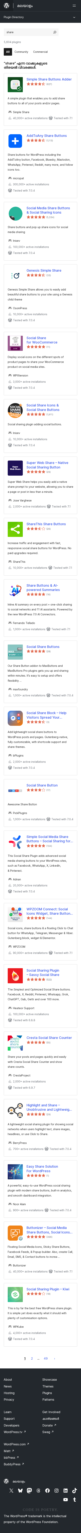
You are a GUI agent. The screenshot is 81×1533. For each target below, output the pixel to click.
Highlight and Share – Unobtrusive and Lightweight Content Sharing (50, 1107)
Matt (9, 1451)
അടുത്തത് (54, 1358)
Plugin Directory (14, 17)
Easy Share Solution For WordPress (42, 1168)
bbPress (11, 1457)
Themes (47, 1386)
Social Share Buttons (43, 647)
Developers (11, 1425)
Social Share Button (42, 785)
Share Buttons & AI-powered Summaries (43, 587)
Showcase (49, 1379)
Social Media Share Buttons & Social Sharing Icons (48, 210)
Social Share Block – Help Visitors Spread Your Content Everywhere (46, 715)
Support (9, 1418)
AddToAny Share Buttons (47, 136)
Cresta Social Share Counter (49, 1038)
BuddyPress (14, 1464)
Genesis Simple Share (44, 270)
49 (46, 1358)
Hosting (9, 1393)
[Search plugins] (55, 32)
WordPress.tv (15, 1432)
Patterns (48, 1399)
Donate (49, 1425)
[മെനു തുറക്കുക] (75, 5)
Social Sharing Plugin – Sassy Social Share (43, 972)
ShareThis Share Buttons (46, 524)
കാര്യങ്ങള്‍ (50, 1418)
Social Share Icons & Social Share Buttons (43, 407)
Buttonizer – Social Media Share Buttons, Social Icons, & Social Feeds (49, 1230)
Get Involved (51, 1412)
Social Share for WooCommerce (42, 340)
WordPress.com (16, 1444)
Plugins (47, 1393)
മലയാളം (19, 1481)
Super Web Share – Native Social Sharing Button (47, 465)
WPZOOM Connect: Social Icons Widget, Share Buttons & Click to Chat (49, 911)
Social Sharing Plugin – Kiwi (48, 1289)
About (8, 1379)
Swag (48, 1432)
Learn (7, 1412)
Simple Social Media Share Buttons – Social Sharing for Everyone (48, 839)
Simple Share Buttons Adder (49, 79)
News (8, 1386)
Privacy (9, 1399)
